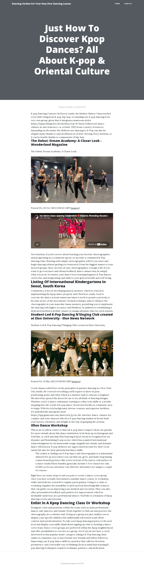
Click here (83, 294)
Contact (128, 4)
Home (117, 4)
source (75, 208)
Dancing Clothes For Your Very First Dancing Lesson (41, 3)
